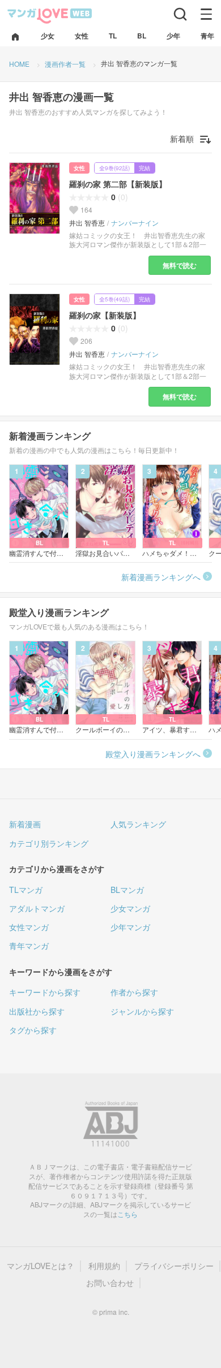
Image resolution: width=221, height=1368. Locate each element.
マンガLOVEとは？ (40, 1266)
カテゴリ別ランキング (48, 843)
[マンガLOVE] (50, 15)
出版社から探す (37, 1011)
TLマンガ (25, 889)
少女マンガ (130, 908)
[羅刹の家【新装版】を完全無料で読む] (34, 329)
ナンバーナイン (135, 222)
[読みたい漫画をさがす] (180, 14)
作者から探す (134, 992)
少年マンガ (130, 927)
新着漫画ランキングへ (161, 576)
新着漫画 (25, 824)
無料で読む (180, 265)
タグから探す (33, 1029)
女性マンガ (29, 927)
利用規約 (104, 1266)
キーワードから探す (44, 992)
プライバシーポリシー (174, 1266)
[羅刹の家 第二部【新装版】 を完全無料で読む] (34, 197)
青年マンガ (29, 945)
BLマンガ (127, 889)
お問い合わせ (110, 1283)
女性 (79, 168)
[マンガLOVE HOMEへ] (15, 38)
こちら (127, 1214)
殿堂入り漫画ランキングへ (153, 753)
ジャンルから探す (142, 1011)
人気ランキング (138, 824)
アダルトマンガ (37, 908)
